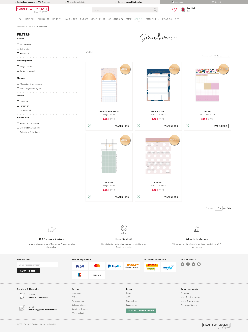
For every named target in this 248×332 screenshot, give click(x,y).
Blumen (207, 111)
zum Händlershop (135, 2)
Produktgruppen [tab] (24, 60)
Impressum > (131, 305)
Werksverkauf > (79, 313)
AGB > (129, 297)
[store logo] (50, 10)
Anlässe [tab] (20, 38)
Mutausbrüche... (158, 111)
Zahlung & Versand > (190, 305)
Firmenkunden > (79, 301)
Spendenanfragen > (80, 309)
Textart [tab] (20, 95)
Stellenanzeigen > (79, 305)
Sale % (30, 26)
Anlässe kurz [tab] (23, 117)
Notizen (109, 182)
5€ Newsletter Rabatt (76, 2)
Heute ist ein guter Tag (109, 111)
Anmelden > (186, 293)
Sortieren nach (207, 56)
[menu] (124, 19)
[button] (89, 126)
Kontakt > (130, 293)
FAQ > (74, 297)
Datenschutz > (132, 301)
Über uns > (76, 293)
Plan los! (158, 182)
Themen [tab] (21, 78)
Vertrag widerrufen (141, 311)
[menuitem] (19, 19)
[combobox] (125, 9)
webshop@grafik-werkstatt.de (43, 309)
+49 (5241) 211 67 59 (38, 297)
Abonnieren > (28, 271)
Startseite (21, 26)
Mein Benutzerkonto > (190, 297)
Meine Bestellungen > (190, 301)
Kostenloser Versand (26, 2)
